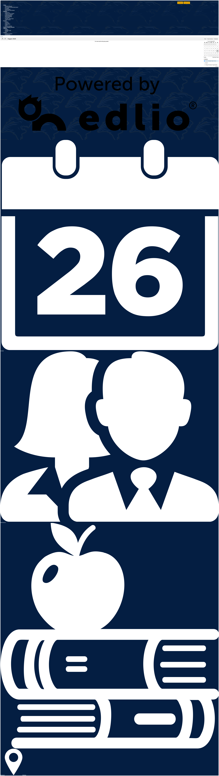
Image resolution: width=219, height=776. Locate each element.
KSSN (6, 24)
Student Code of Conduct (9, 13)
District (206, 62)
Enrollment (180, 2)
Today (205, 57)
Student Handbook (8, 15)
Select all (216, 66)
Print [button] (205, 38)
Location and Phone (8, 33)
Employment (186, 2)
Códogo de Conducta (9, 14)
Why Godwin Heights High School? (11, 7)
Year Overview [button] (210, 38)
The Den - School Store (9, 18)
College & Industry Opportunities (211, 64)
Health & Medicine (8, 25)
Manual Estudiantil (8, 16)
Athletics (6, 29)
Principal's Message (8, 6)
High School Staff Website (10, 10)
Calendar (6, 21)
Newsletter (7, 8)
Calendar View (215, 57)
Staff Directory (7, 34)
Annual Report (7, 9)
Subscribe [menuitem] (216, 38)
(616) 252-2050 (21, 68)
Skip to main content (4, 0)
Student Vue (7, 12)
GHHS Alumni (7, 19)
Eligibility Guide (8, 30)
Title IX (6, 31)
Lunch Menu (7, 17)
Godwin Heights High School (210, 60)
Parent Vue (7, 22)
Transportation (7, 23)
